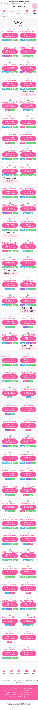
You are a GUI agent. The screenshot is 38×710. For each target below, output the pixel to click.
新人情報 (27, 13)
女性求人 (34, 673)
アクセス (19, 673)
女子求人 (25, 697)
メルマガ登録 (7, 692)
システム (11, 13)
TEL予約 (11, 688)
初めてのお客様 (28, 688)
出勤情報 (26, 673)
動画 (22, 694)
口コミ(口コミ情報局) (16, 697)
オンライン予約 (19, 688)
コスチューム (15, 690)
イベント (19, 13)
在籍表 (34, 13)
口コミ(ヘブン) (28, 694)
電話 (4, 673)
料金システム (7, 690)
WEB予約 (11, 673)
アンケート (14, 692)
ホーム (3, 13)
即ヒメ (31, 692)
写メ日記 (17, 694)
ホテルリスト (29, 690)
